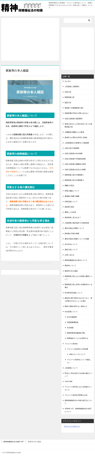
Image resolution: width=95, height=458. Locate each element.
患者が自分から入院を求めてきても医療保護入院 (78, 125)
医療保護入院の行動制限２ (74, 180)
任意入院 (68, 92)
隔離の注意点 (69, 185)
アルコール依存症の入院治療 (77, 349)
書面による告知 (70, 212)
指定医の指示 (69, 207)
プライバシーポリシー (72, 426)
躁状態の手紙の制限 (72, 233)
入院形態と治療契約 (72, 86)
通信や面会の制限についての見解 (77, 239)
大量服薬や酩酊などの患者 (74, 132)
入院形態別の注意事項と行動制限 (77, 143)
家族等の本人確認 (71, 271)
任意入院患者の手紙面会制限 (75, 159)
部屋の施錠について (72, 191)
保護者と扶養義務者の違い (74, 108)
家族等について (70, 265)
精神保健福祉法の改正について (76, 260)
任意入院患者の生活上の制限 (75, 169)
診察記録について (71, 201)
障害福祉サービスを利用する (77, 338)
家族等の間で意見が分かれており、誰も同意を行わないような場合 (78, 299)
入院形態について (71, 368)
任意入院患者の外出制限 (73, 153)
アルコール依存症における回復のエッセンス (78, 388)
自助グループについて (77, 354)
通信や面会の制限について (74, 228)
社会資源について (71, 311)
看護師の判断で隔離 (72, 196)
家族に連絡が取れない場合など (76, 306)
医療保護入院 (69, 97)
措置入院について (71, 249)
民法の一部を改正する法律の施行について (78, 374)
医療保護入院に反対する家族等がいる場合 (78, 286)
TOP (13, 442)
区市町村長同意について (73, 293)
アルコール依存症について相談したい (79, 361)
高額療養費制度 (72, 322)
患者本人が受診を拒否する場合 (76, 137)
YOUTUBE (68, 381)
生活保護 (70, 328)
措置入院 (68, 102)
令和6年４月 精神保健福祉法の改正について (78, 410)
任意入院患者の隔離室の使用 (75, 164)
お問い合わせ (69, 255)
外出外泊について (71, 244)
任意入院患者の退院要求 (73, 119)
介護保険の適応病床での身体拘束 (77, 223)
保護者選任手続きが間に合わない (77, 113)
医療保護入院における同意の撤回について (78, 277)
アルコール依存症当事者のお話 (76, 395)
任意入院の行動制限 (72, 148)
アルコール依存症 (71, 344)
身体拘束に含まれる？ (73, 217)
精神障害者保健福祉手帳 (76, 333)
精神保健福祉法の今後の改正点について (78, 401)
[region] (30, 38)
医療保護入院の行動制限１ (74, 175)
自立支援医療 (72, 317)
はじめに (68, 81)
